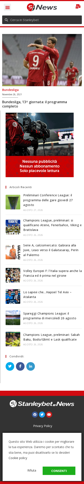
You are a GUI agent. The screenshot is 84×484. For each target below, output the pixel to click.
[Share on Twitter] (10, 366)
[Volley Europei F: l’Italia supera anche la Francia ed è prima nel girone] (13, 275)
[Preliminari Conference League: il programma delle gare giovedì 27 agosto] (13, 202)
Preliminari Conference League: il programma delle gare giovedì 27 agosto (48, 200)
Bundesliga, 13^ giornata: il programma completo (34, 104)
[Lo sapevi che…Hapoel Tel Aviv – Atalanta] (13, 296)
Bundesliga (10, 90)
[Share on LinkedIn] (30, 366)
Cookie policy (18, 458)
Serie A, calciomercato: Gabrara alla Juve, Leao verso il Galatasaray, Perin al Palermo (50, 250)
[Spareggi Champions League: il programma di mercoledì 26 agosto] (13, 317)
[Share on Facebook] (20, 366)
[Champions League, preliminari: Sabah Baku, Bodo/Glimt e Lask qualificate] (13, 339)
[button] (7, 7)
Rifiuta (31, 470)
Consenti (59, 471)
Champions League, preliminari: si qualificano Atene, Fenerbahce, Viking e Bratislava (52, 225)
